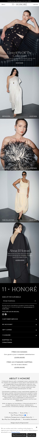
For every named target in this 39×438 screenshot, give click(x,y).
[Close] (36, 427)
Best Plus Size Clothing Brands (11, 419)
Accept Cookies (31, 435)
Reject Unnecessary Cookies (19, 435)
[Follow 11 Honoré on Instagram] (3, 314)
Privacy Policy (13, 413)
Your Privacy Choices (17, 415)
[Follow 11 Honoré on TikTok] (6, 314)
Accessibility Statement (30, 419)
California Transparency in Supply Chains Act (19, 417)
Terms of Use (24, 413)
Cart (35, 4)
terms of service (28, 307)
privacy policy (5, 308)
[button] (36, 427)
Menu (3, 4)
